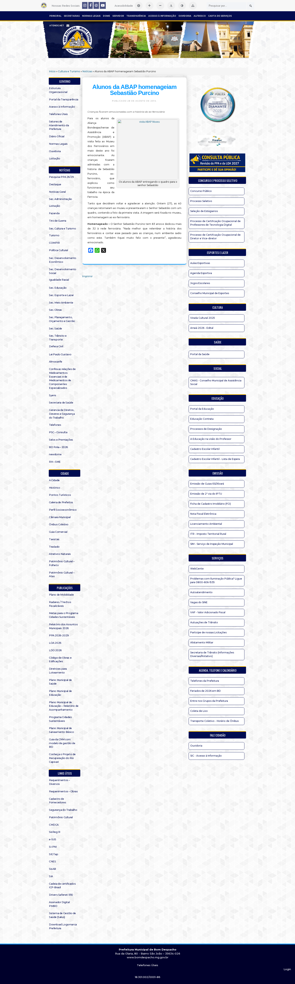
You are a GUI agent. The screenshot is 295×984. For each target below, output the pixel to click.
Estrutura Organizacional (58, 90)
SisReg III (54, 831)
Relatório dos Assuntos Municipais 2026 (63, 626)
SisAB (52, 868)
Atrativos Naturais (60, 553)
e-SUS (52, 839)
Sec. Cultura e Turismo (62, 228)
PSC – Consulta (58, 432)
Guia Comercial (58, 531)
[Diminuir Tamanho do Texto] (160, 6)
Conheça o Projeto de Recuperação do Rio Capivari (62, 758)
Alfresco (200, 16)
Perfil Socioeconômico (63, 509)
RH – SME (55, 461)
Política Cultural (58, 250)
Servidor (118, 16)
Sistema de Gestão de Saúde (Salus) (62, 915)
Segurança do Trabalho (63, 809)
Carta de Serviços (220, 16)
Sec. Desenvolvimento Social (62, 271)
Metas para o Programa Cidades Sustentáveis (63, 615)
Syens (52, 395)
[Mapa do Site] (193, 6)
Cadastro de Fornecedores (57, 800)
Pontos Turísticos (60, 494)
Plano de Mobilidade (61, 594)
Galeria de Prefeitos (61, 502)
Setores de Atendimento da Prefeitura (59, 125)
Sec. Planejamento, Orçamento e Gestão (62, 319)
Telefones (55, 424)
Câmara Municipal (60, 517)
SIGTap (53, 854)
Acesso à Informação (162, 16)
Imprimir (87, 276)
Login (287, 969)
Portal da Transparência (63, 99)
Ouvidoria (184, 16)
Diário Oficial (56, 136)
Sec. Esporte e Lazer (61, 295)
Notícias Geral (57, 191)
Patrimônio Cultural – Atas (61, 574)
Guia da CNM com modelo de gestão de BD (62, 743)
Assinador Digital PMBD (59, 904)
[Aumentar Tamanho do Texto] (149, 6)
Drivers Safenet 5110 (61, 894)
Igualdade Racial (59, 279)
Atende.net (56, 25)
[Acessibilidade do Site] (139, 6)
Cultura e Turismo (69, 71)
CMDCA (54, 824)
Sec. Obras (55, 309)
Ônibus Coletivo (58, 524)
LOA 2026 (55, 642)
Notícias (87, 71)
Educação (218, 398)
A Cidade (54, 480)
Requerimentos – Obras (63, 791)
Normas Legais (91, 16)
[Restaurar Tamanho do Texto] (171, 6)
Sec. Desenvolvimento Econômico (62, 260)
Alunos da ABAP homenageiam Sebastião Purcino (134, 90)
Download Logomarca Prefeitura (63, 926)
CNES (52, 861)
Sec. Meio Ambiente (61, 302)
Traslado (54, 546)
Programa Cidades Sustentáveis (60, 719)
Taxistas (54, 539)
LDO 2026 (55, 650)
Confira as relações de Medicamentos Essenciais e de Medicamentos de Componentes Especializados (62, 378)
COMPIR (54, 242)
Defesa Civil (56, 346)
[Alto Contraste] (182, 6)
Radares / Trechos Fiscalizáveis (60, 604)
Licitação (54, 158)
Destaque (55, 184)
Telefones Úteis (58, 114)
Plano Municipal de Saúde (60, 681)
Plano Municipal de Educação (60, 693)
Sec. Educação (58, 287)
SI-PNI (53, 846)
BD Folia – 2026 (58, 447)
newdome (55, 454)
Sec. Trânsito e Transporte (58, 337)
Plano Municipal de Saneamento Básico (61, 730)
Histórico (54, 487)
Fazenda (54, 213)
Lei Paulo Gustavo (60, 354)
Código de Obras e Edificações (60, 659)
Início (52, 71)
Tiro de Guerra (57, 220)
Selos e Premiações (61, 439)
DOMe (106, 16)
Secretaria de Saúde (61, 402)
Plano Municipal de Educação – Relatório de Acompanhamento (63, 706)
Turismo (54, 235)
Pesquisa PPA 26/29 (61, 176)
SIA (51, 876)
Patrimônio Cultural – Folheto (61, 563)
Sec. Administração (60, 199)
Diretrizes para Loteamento (58, 670)
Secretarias (72, 16)
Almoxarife (55, 361)
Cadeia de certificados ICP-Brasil (62, 885)
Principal (55, 16)
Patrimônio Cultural (61, 817)
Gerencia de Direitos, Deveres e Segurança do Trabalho (62, 413)
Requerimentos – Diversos (59, 782)
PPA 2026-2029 (59, 635)
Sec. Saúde (55, 328)
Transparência (136, 16)
